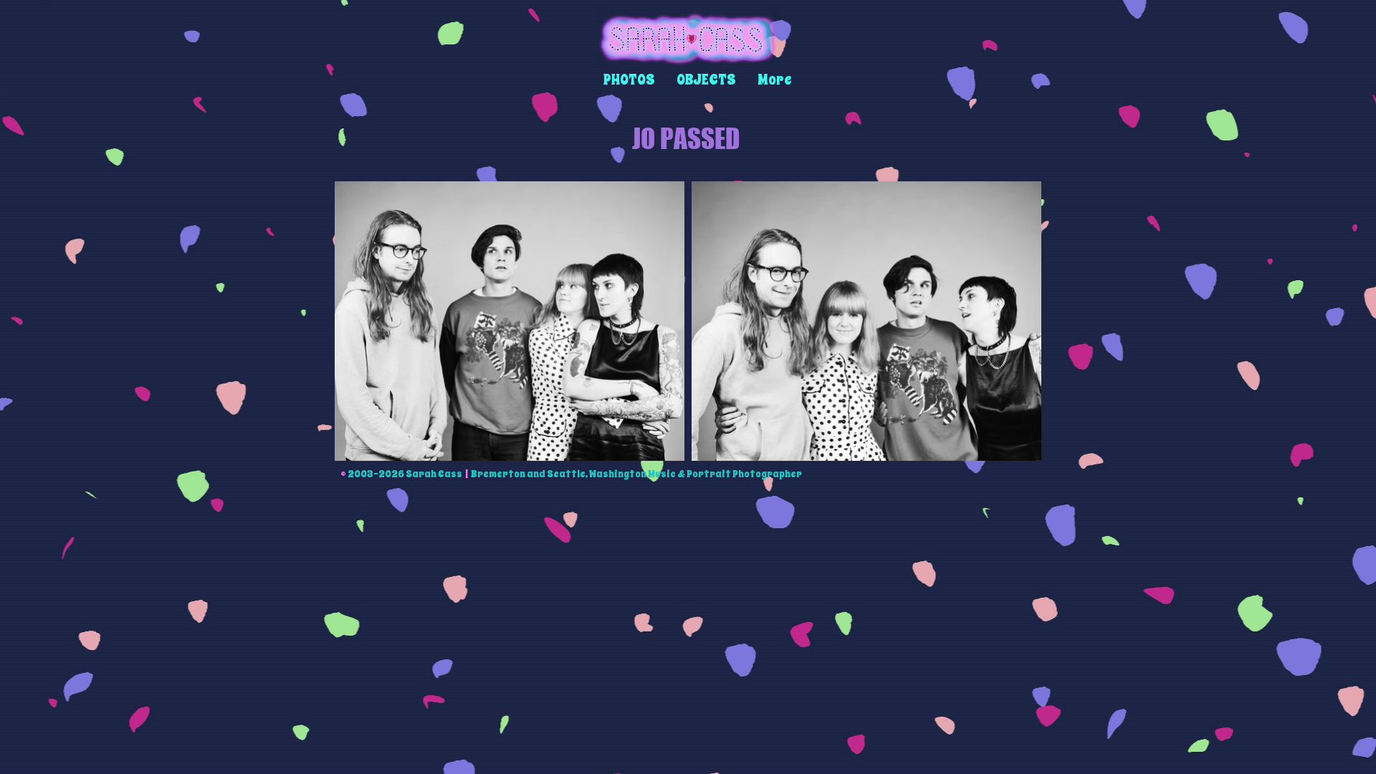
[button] (629, 80)
